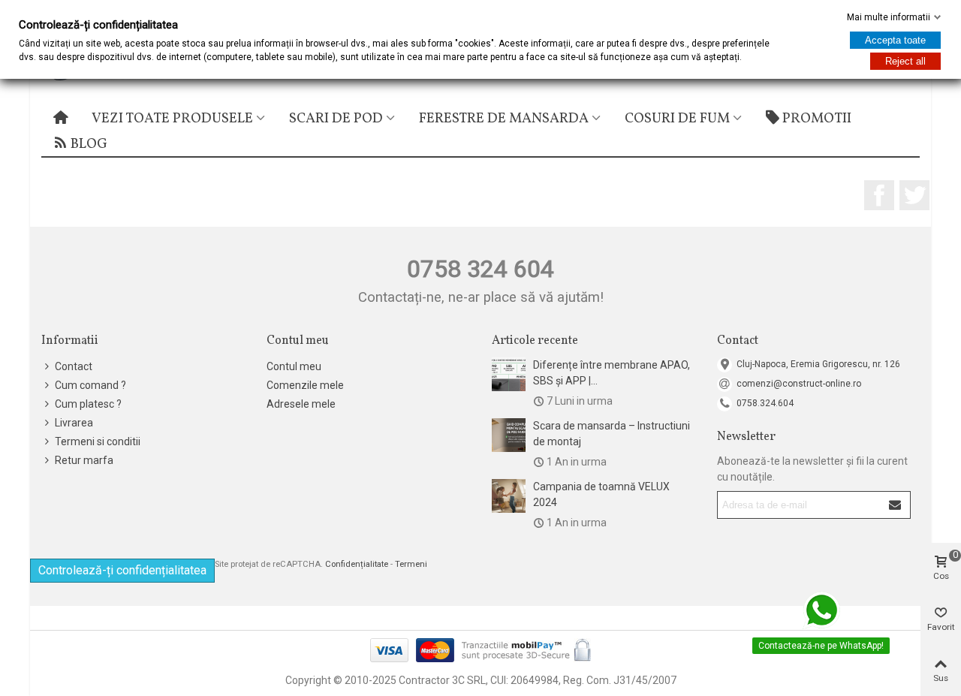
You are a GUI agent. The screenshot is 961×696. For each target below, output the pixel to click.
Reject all (905, 61)
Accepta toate (895, 40)
